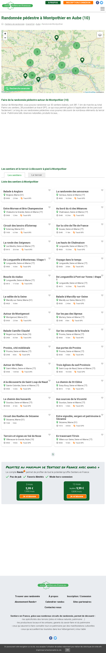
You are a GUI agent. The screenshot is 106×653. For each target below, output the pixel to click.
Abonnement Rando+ (26, 602)
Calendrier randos (54, 602)
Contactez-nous (53, 607)
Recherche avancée (20, 88)
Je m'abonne (29, 496)
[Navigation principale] (102, 9)
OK (67, 650)
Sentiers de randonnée (14, 24)
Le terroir (36, 175)
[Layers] (100, 35)
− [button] (5, 38)
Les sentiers (14, 175)
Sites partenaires (82, 602)
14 (32, 75)
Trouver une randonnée (27, 596)
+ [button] (5, 33)
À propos (53, 3)
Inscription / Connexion (79, 596)
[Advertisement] (53, 136)
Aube (38, 24)
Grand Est (30, 24)
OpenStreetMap (90, 92)
